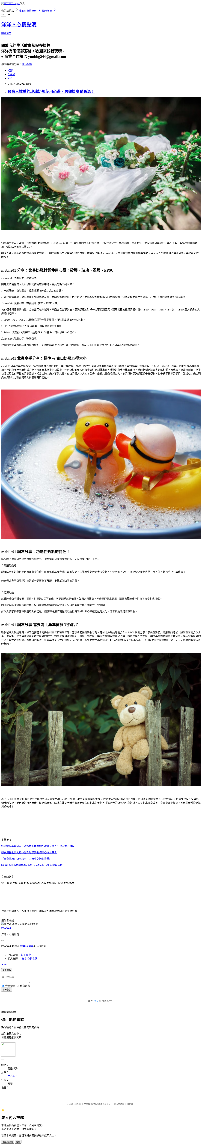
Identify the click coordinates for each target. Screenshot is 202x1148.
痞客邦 (24, 946)
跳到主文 (6, 33)
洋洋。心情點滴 (19, 24)
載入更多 (7, 970)
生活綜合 (27, 64)
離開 (18, 1142)
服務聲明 (131, 1104)
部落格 (11, 74)
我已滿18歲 (8, 1142)
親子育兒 (26, 955)
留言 (30, 946)
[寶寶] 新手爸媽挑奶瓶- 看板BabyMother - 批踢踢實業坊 (31, 865)
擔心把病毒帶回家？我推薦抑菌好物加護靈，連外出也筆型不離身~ (38, 846)
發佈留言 (7, 989)
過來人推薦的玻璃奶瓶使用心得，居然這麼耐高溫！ (51, 91)
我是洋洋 (6, 928)
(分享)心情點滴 (29, 958)
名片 (10, 78)
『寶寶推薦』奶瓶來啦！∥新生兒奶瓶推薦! (25, 858)
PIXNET (77, 1104)
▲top (4, 964)
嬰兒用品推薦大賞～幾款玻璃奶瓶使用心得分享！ (29, 852)
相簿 (10, 70)
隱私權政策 (119, 1104)
